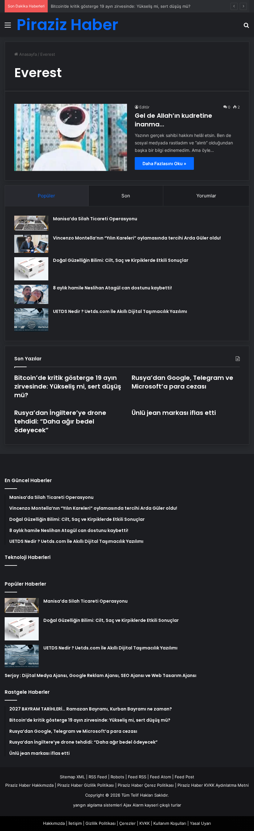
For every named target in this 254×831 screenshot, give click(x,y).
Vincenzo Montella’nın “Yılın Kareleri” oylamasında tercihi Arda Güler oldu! (137, 238)
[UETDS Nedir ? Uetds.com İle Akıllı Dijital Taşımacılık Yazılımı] (31, 320)
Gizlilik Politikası (100, 823)
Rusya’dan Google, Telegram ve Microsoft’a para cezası (182, 382)
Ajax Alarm (133, 804)
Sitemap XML (72, 776)
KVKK (144, 823)
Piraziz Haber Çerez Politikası (146, 785)
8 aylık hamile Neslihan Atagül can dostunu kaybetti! (112, 288)
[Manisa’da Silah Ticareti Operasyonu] (31, 223)
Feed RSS (137, 776)
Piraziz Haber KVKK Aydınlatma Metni (213, 785)
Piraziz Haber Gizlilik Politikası (85, 785)
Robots (117, 776)
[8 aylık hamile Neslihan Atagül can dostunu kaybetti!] (31, 294)
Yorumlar (206, 196)
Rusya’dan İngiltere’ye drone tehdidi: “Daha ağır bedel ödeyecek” (60, 421)
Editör (144, 107)
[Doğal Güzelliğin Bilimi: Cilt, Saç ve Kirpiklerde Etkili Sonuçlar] (31, 268)
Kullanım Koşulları (169, 823)
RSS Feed (98, 776)
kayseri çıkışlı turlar (163, 804)
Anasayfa (27, 54)
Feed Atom (160, 776)
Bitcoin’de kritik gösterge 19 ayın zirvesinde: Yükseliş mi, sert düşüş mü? (120, 6)
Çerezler (127, 823)
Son (125, 196)
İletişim (75, 823)
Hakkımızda (54, 823)
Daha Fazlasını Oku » (164, 163)
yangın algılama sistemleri (97, 804)
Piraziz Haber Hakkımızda (29, 785)
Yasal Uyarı (200, 823)
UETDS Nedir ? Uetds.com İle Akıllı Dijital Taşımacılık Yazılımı (120, 311)
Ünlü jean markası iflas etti (174, 412)
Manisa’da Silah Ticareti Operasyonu (95, 219)
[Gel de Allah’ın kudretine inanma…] (70, 137)
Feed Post (184, 776)
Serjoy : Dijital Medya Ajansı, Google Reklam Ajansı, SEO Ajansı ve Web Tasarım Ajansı (100, 675)
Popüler (46, 196)
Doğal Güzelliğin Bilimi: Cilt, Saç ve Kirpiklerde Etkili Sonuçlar (120, 260)
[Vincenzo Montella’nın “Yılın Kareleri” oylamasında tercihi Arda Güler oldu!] (31, 244)
